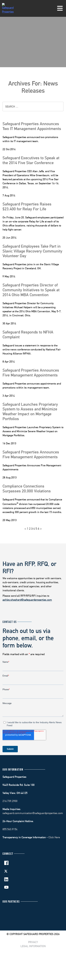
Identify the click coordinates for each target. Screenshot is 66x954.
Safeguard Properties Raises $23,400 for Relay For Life (27, 206)
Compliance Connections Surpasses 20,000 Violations (27, 488)
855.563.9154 (10, 829)
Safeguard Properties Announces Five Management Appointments (31, 372)
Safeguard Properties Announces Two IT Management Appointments (32, 126)
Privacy (33, 942)
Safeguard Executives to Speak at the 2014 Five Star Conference (31, 160)
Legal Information (33, 946)
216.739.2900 (10, 801)
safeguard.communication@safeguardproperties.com (33, 813)
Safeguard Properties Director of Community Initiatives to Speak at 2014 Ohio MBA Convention (31, 290)
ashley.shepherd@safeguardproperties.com (27, 599)
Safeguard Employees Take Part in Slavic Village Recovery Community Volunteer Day (32, 251)
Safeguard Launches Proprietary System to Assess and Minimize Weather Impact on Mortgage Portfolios (30, 411)
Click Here (54, 837)
